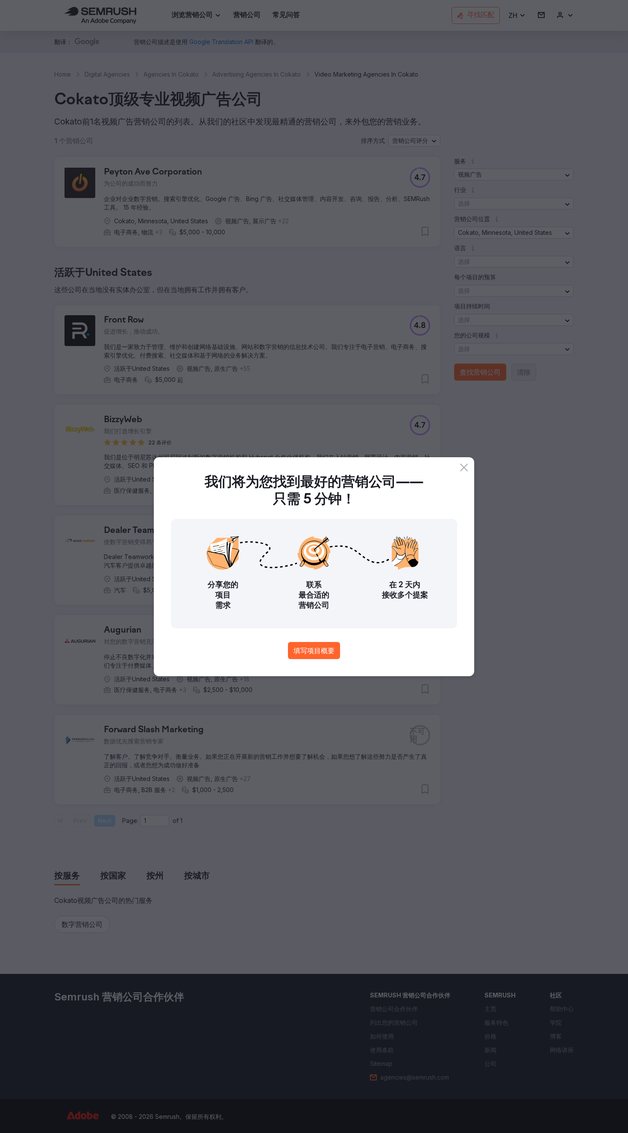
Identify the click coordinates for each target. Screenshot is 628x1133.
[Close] (464, 467)
